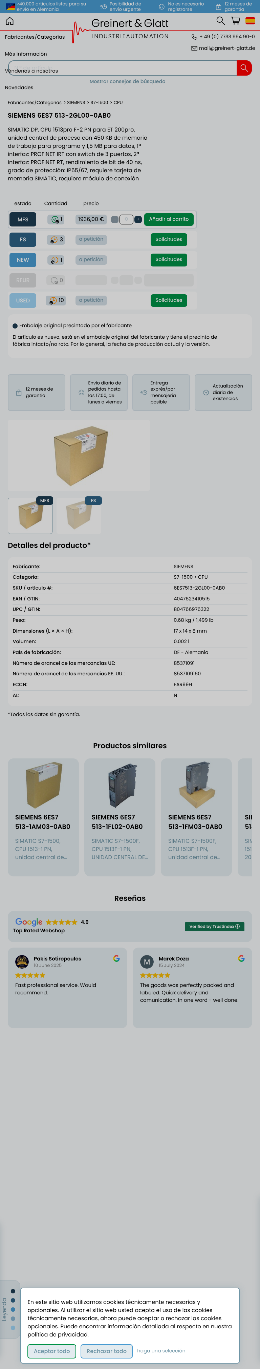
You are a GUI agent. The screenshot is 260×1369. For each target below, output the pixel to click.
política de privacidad (57, 1334)
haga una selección (161, 1351)
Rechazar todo (107, 1351)
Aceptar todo (52, 1351)
